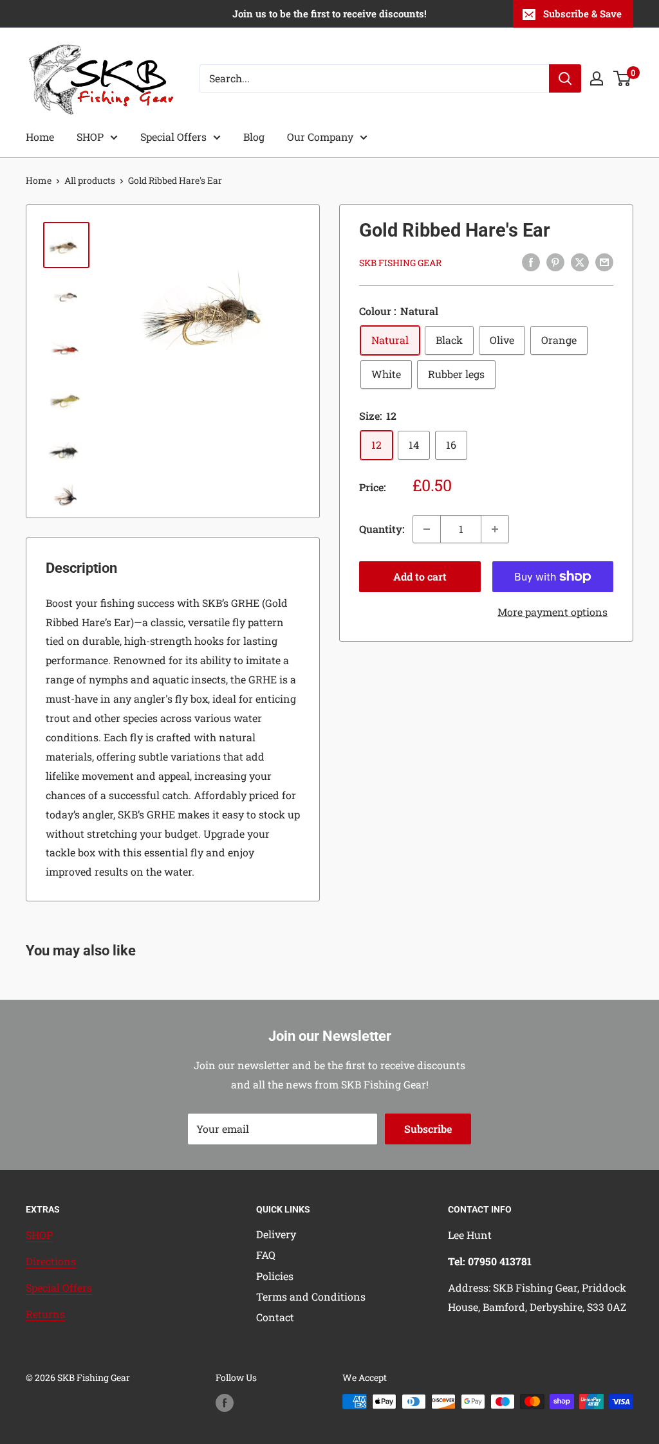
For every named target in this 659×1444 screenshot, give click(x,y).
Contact (275, 1317)
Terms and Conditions (311, 1296)
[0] (623, 78)
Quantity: (382, 529)
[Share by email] (604, 262)
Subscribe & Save (582, 13)
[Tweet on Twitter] (580, 262)
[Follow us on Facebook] (225, 1403)
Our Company (320, 136)
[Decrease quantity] (426, 529)
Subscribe (428, 1128)
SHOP (90, 136)
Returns (45, 1314)
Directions (51, 1261)
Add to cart (420, 576)
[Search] (565, 78)
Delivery (276, 1234)
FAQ (265, 1254)
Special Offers (173, 136)
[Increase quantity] (494, 529)
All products (89, 180)
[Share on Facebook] (531, 262)
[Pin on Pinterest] (555, 262)
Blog (254, 136)
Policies (274, 1276)
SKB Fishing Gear (400, 263)
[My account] (596, 78)
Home (40, 136)
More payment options (552, 611)
